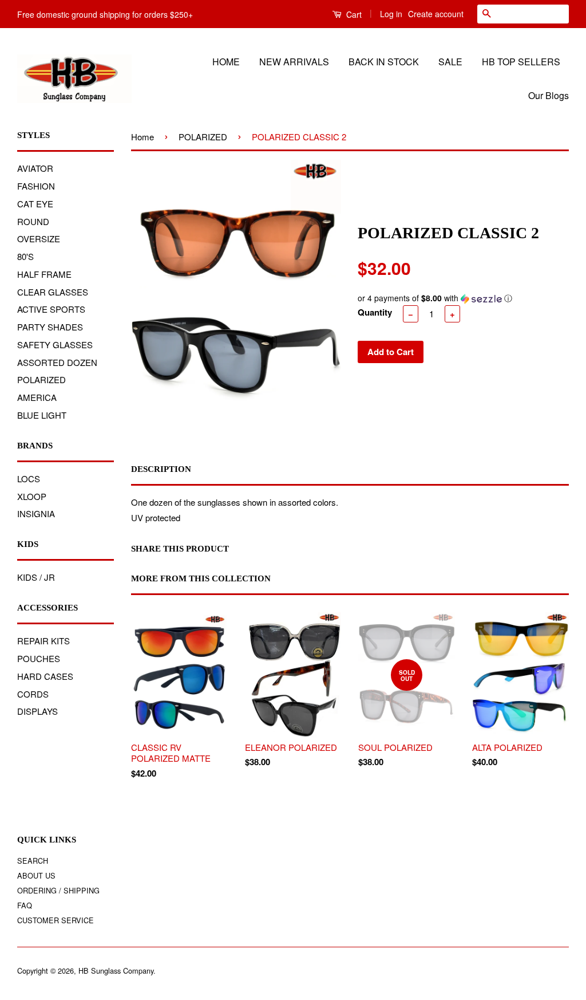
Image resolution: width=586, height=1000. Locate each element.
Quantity (375, 312)
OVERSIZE (38, 239)
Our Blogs (548, 95)
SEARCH (32, 860)
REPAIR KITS (43, 641)
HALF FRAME (44, 274)
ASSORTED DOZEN (57, 362)
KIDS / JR (36, 577)
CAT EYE (35, 204)
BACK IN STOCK (384, 61)
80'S (25, 256)
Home (142, 137)
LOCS (28, 479)
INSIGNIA (36, 513)
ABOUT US (36, 875)
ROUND (33, 221)
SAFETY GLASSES (55, 344)
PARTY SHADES (50, 327)
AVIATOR (35, 168)
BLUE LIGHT (41, 415)
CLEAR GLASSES (52, 292)
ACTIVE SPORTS (51, 309)
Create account (436, 13)
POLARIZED (41, 379)
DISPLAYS (37, 711)
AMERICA (37, 397)
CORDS (33, 694)
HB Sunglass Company (115, 970)
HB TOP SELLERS (521, 61)
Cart (353, 14)
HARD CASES (45, 676)
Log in (391, 13)
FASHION (36, 186)
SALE (450, 61)
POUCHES (38, 658)
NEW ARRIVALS (294, 61)
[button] (463, 298)
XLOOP (31, 496)
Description (161, 469)
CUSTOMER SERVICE (55, 920)
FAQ (24, 905)
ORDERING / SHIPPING (58, 890)
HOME (226, 61)
